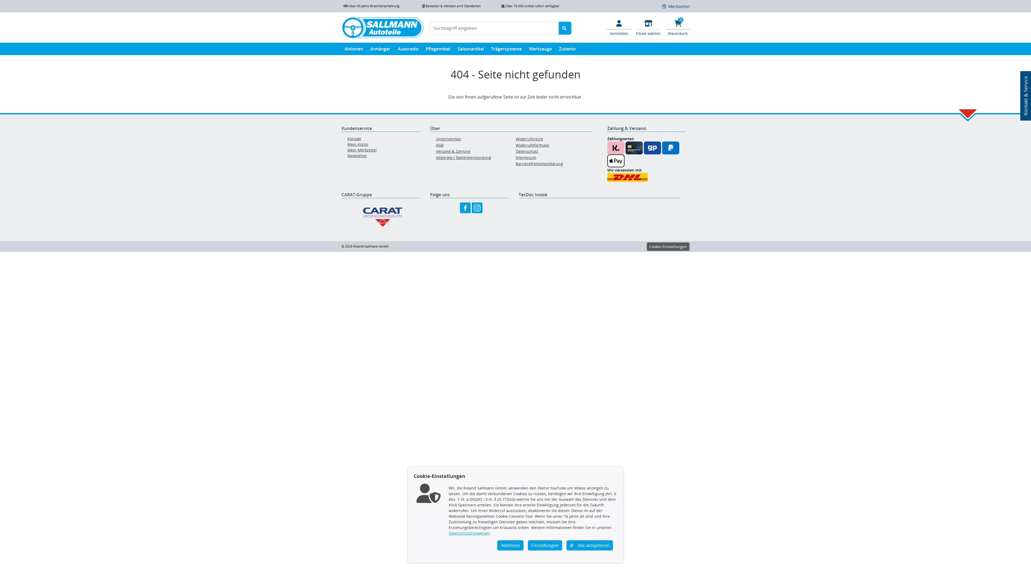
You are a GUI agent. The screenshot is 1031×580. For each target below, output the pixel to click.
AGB (440, 145)
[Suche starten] (565, 28)
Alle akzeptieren (592, 545)
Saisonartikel (471, 49)
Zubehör (567, 49)
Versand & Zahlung (453, 151)
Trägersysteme (506, 49)
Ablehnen (510, 545)
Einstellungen (545, 545)
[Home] (383, 27)
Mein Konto (357, 144)
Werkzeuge (540, 49)
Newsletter (357, 155)
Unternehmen (448, 139)
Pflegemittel (438, 49)
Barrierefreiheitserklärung (539, 163)
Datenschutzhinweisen (469, 533)
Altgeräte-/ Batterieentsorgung (463, 157)
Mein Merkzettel (362, 150)
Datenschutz (527, 151)
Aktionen (353, 49)
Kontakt (354, 138)
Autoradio (408, 49)
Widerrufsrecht (529, 139)
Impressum (526, 157)
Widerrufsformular (533, 145)
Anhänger (380, 49)
